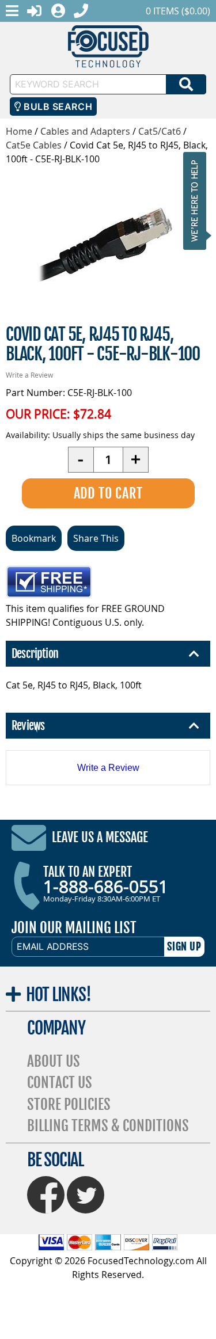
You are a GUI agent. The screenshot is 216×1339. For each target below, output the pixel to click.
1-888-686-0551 (105, 886)
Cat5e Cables (34, 145)
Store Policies (69, 1104)
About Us (53, 1061)
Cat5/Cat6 (160, 131)
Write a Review (29, 374)
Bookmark (34, 538)
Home (19, 131)
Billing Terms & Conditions (108, 1126)
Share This (96, 538)
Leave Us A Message (100, 837)
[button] (198, 200)
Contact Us (59, 1082)
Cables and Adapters (85, 131)
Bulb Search (56, 106)
